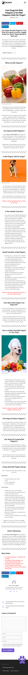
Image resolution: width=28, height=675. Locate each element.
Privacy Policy (6, 671)
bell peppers (21, 136)
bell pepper (6, 107)
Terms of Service (14, 671)
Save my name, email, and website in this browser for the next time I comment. (12, 645)
